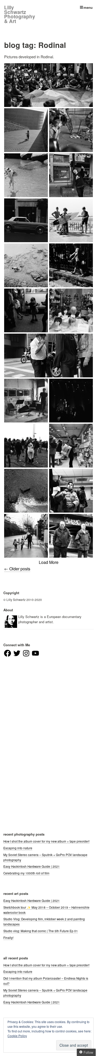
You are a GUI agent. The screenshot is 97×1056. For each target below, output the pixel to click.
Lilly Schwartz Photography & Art (19, 14)
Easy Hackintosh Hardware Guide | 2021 (31, 866)
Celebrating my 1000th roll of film (26, 873)
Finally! (8, 938)
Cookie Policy (17, 1035)
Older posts (17, 569)
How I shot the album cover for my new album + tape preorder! (46, 841)
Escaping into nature (17, 848)
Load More (48, 562)
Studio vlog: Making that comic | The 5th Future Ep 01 (40, 931)
